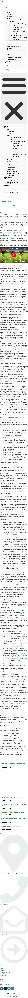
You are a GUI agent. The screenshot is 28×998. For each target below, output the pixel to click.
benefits (19, 660)
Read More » (4, 769)
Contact (7, 70)
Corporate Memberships (15, 50)
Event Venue (11, 66)
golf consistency (4, 242)
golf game (21, 234)
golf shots (15, 291)
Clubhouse (10, 14)
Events (6, 62)
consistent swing (16, 276)
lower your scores (20, 653)
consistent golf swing (20, 589)
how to (18, 636)
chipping (5, 650)
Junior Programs (12, 56)
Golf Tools (13, 22)
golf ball (23, 347)
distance (17, 289)
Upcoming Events (12, 68)
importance (5, 270)
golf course (22, 222)
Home (2, 192)
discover (15, 240)
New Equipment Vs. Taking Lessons (10, 826)
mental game (11, 232)
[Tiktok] (12, 988)
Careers (9, 16)
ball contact (22, 266)
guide (14, 614)
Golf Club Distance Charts (19, 32)
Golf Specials (11, 60)
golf (7, 214)
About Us (10, 12)
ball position (16, 378)
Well (1, 221)
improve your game (21, 658)
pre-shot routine (17, 230)
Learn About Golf (15, 20)
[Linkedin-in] (9, 988)
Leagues (9, 48)
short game (6, 645)
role (5, 579)
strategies (3, 234)
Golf (6, 41)
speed (4, 516)
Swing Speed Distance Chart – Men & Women (20, 37)
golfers (21, 746)
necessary (8, 296)
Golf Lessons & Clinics (14, 58)
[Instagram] (5, 988)
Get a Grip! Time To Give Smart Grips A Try (12, 798)
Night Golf (10, 54)
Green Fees (10, 44)
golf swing (5, 266)
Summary (5, 759)
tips (14, 636)
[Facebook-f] (2, 988)
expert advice (10, 648)
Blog (8, 18)
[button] (14, 98)
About (6, 9)
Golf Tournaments (13, 46)
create (25, 389)
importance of (21, 633)
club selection (22, 409)
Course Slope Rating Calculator (19, 25)
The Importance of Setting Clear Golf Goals (12, 812)
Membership (11, 52)
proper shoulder (22, 612)
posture (2, 335)
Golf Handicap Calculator (17, 29)
